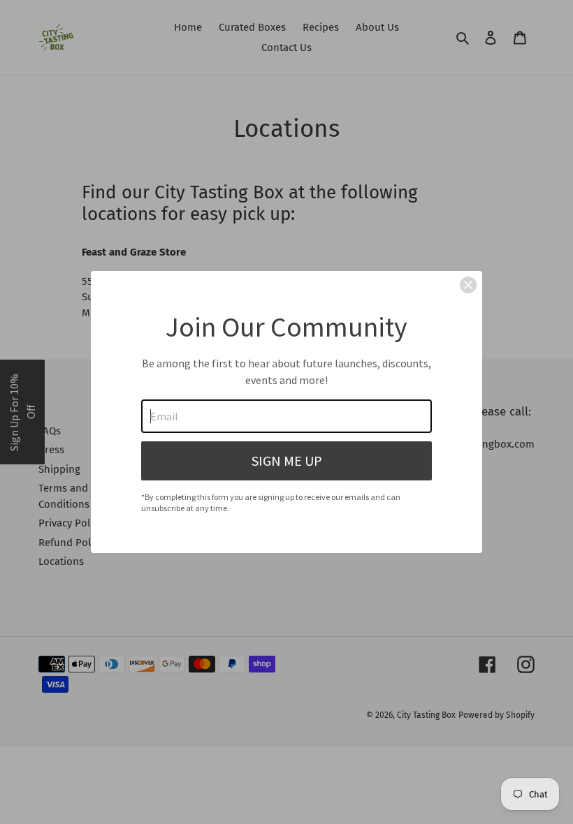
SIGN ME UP (287, 460)
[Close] (468, 285)
